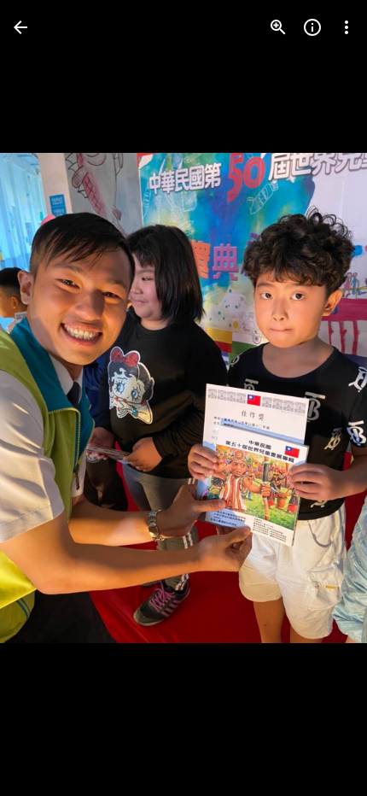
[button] (48, 398)
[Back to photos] (20, 27)
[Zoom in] (278, 27)
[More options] (346, 27)
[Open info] (312, 27)
